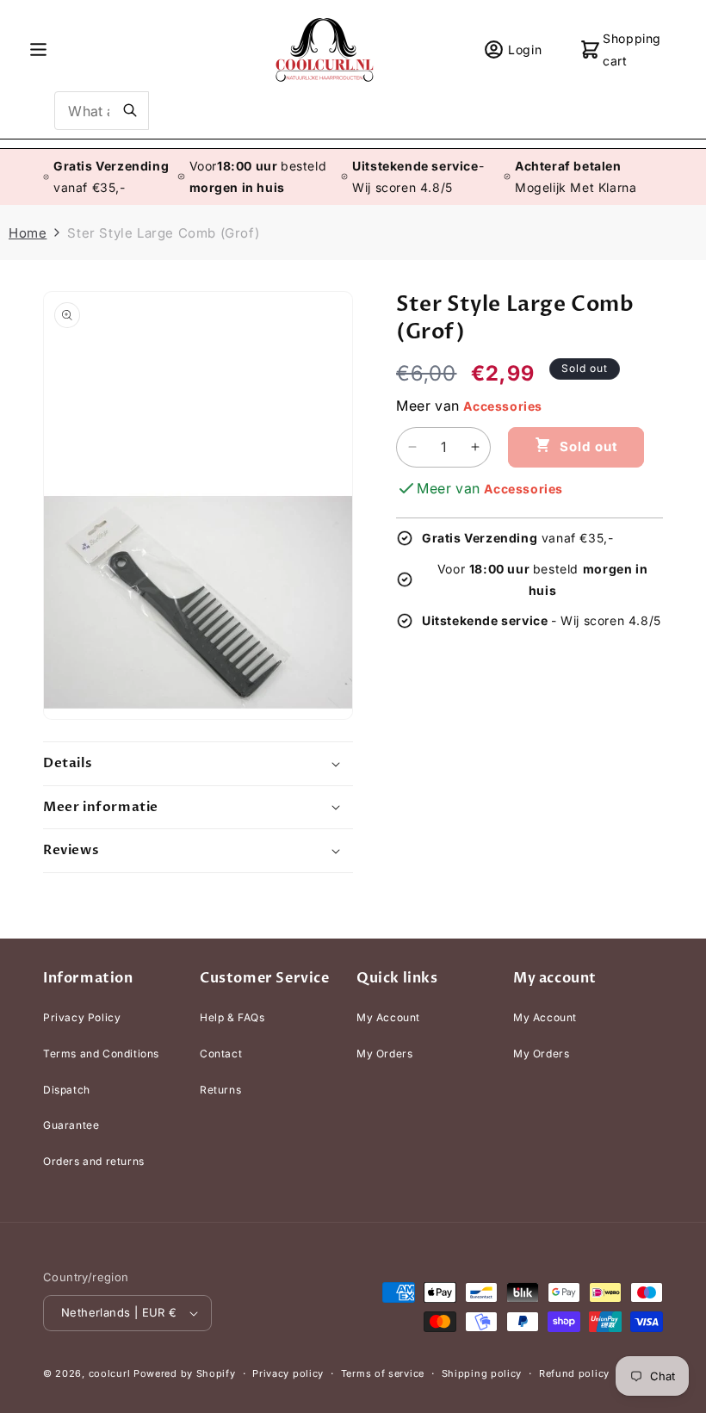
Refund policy (574, 1373)
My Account (388, 1017)
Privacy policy (288, 1373)
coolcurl (110, 1373)
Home (27, 233)
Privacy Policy (82, 1017)
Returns (220, 1089)
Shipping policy (482, 1373)
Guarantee (71, 1125)
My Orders (384, 1053)
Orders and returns (94, 1161)
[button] (38, 49)
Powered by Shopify (184, 1373)
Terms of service (382, 1373)
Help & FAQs (232, 1017)
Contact (221, 1053)
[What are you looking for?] (130, 110)
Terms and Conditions (101, 1053)
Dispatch (66, 1089)
